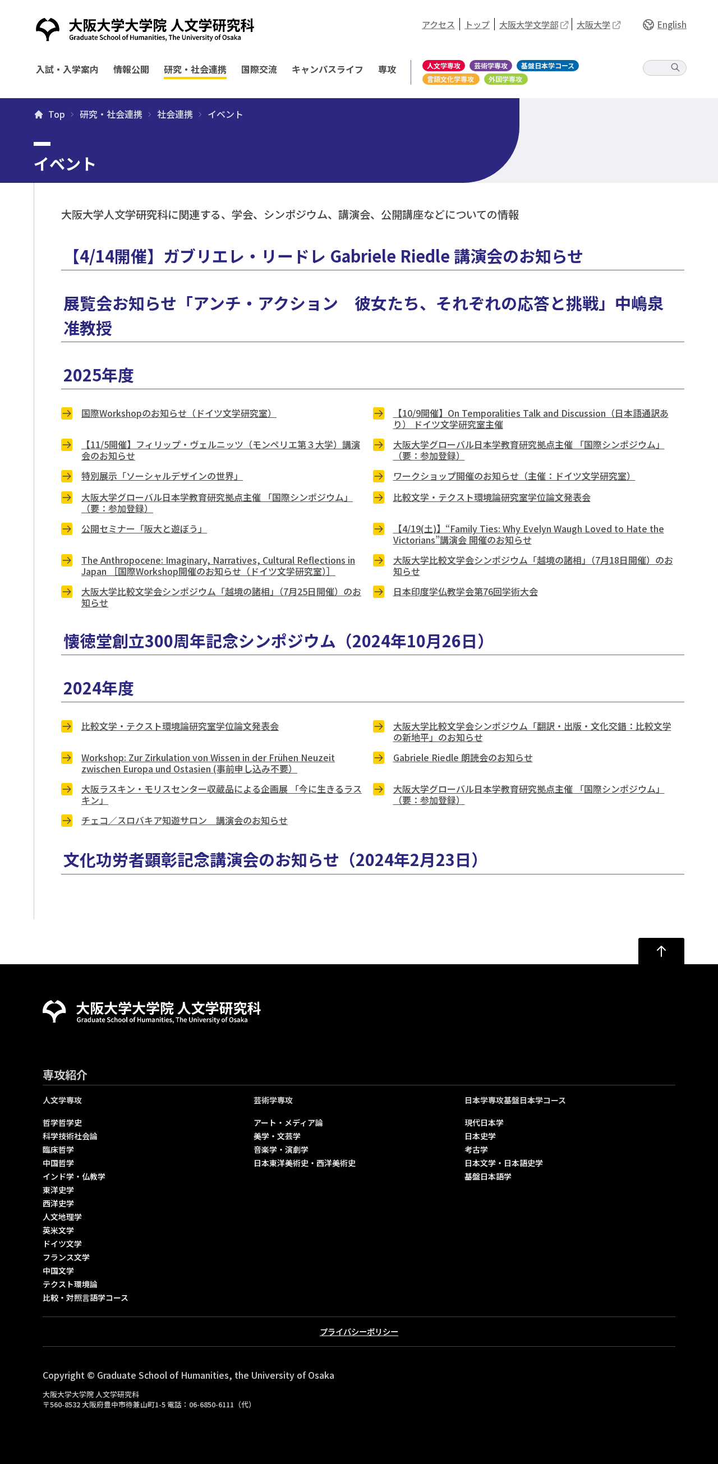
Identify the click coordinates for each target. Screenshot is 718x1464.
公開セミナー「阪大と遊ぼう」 (144, 528)
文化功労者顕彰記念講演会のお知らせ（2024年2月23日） (275, 859)
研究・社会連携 (195, 69)
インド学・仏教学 (74, 1176)
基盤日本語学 (488, 1176)
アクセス (438, 24)
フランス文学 (66, 1257)
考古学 (476, 1149)
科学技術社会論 (70, 1135)
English (672, 24)
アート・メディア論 (288, 1122)
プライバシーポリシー (359, 1331)
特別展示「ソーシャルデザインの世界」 (162, 475)
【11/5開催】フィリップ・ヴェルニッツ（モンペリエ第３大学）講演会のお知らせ (220, 450)
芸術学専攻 (491, 65)
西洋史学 (58, 1203)
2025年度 (98, 374)
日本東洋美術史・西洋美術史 (305, 1162)
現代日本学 (484, 1122)
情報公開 (131, 69)
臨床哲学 (58, 1149)
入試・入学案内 (67, 69)
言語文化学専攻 (450, 79)
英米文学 (58, 1230)
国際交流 (259, 69)
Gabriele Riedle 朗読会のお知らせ (463, 757)
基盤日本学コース (547, 65)
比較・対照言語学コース (85, 1297)
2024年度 (98, 687)
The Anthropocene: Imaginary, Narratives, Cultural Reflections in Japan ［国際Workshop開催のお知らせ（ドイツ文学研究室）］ (218, 565)
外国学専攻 (505, 79)
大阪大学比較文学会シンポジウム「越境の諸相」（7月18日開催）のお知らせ (533, 565)
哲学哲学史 (62, 1122)
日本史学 (480, 1135)
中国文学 (58, 1270)
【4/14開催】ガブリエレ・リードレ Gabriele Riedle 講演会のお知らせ (323, 255)
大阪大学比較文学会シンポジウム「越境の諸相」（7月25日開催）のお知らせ (221, 597)
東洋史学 (58, 1189)
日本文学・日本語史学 (503, 1162)
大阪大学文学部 (528, 24)
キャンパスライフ (327, 69)
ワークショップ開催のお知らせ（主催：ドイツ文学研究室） (514, 475)
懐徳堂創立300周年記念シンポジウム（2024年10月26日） (278, 640)
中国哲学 (58, 1162)
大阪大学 (593, 24)
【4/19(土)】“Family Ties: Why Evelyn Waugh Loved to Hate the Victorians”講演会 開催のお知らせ (528, 534)
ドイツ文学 (62, 1243)
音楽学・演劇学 (281, 1149)
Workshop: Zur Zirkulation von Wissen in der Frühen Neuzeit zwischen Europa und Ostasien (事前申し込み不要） (208, 763)
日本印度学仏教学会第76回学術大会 (465, 591)
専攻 (387, 69)
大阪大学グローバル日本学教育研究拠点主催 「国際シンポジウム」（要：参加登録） (529, 450)
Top (56, 114)
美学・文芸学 (277, 1135)
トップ (477, 24)
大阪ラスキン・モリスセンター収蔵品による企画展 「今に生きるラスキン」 (221, 794)
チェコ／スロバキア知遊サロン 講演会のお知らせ (184, 820)
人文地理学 (62, 1216)
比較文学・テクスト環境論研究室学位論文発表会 (492, 497)
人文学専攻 (444, 65)
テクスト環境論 (70, 1284)
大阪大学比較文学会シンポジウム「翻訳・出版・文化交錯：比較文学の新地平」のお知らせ (532, 731)
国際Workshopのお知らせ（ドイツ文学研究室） (179, 412)
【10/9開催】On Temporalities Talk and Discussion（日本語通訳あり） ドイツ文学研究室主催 (531, 418)
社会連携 (175, 114)
